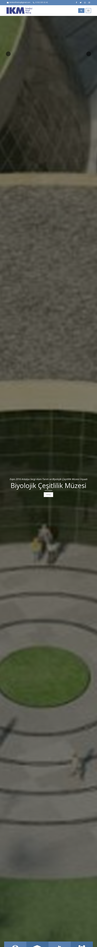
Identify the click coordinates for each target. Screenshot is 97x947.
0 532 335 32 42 (41, 2)
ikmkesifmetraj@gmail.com (19, 2)
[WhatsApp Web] (85, 2)
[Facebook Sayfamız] (76, 2)
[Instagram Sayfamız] (89, 2)
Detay (48, 494)
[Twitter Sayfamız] (80, 2)
